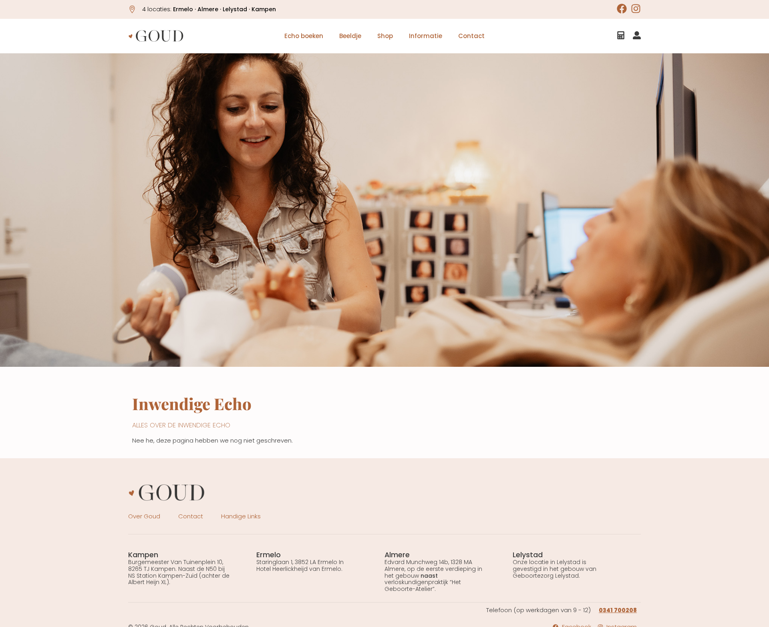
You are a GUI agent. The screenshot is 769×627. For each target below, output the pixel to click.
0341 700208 (618, 610)
